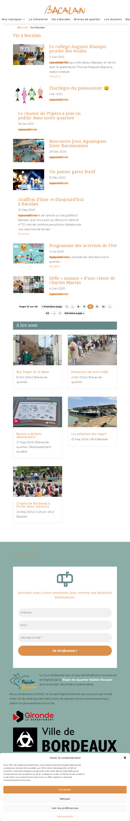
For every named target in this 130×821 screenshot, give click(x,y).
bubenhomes (58, 62)
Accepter (65, 789)
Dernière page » (74, 313)
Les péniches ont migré (88, 434)
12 (103, 306)
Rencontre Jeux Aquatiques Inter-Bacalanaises (77, 143)
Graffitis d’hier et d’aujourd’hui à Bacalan (51, 201)
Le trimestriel (38, 19)
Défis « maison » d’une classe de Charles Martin (82, 280)
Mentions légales (65, 816)
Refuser (65, 798)
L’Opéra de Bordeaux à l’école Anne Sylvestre (33, 504)
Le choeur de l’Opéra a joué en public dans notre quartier (49, 115)
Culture (41, 511)
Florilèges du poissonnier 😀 (79, 88)
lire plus (54, 76)
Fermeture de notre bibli (89, 372)
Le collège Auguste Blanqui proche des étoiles (77, 48)
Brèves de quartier (87, 19)
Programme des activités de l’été (83, 245)
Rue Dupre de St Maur (32, 372)
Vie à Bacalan (60, 19)
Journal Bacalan (28, 554)
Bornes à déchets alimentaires (29, 435)
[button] (125, 757)
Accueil (24, 27)
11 (97, 306)
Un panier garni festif (72, 171)
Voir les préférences (65, 808)
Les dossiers (113, 19)
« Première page (52, 306)
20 (47, 313)
